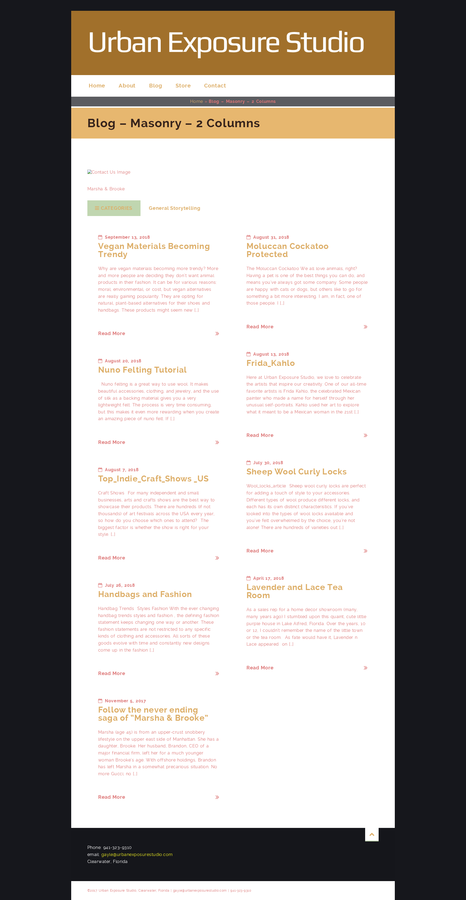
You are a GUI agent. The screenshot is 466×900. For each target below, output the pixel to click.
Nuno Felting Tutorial (142, 370)
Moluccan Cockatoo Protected (287, 250)
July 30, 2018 (268, 462)
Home (196, 101)
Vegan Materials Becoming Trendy (154, 250)
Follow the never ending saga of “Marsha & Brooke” (153, 714)
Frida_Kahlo (270, 363)
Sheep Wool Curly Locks (296, 471)
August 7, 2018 (122, 469)
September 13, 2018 (127, 237)
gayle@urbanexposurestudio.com (137, 854)
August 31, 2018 (271, 237)
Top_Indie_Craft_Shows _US (153, 478)
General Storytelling (174, 208)
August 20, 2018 (123, 360)
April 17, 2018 (268, 578)
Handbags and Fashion (145, 594)
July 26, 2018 (120, 585)
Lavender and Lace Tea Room (294, 591)
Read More (111, 333)
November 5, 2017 (125, 700)
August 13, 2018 (271, 354)
